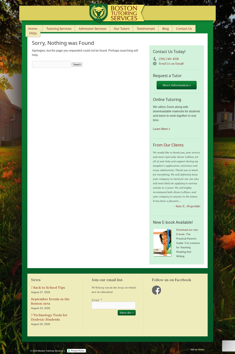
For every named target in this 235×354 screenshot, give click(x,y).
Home (32, 28)
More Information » (177, 85)
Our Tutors (121, 28)
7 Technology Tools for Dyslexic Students (49, 317)
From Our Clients (168, 145)
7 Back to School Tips (48, 287)
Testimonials (146, 28)
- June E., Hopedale (186, 206)
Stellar (201, 349)
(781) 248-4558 (169, 59)
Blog (165, 28)
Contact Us (184, 28)
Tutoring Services (58, 28)
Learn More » (161, 128)
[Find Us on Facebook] (156, 290)
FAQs (33, 33)
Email (97, 300)
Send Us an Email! (171, 63)
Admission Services (92, 28)
